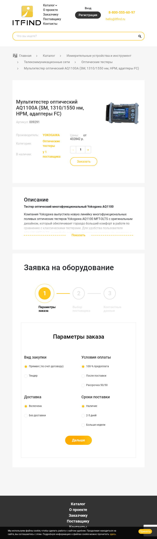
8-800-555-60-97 (122, 12)
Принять (145, 531)
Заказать (84, 161)
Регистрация (88, 15)
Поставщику (52, 19)
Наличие (91, 405)
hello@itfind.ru (115, 19)
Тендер (33, 375)
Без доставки (37, 415)
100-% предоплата (97, 366)
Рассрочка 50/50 (97, 385)
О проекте (50, 10)
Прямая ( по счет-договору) (46, 366)
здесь (113, 534)
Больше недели (95, 424)
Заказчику (50, 14)
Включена (35, 405)
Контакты (50, 24)
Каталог (49, 5)
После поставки (96, 375)
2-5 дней (91, 415)
